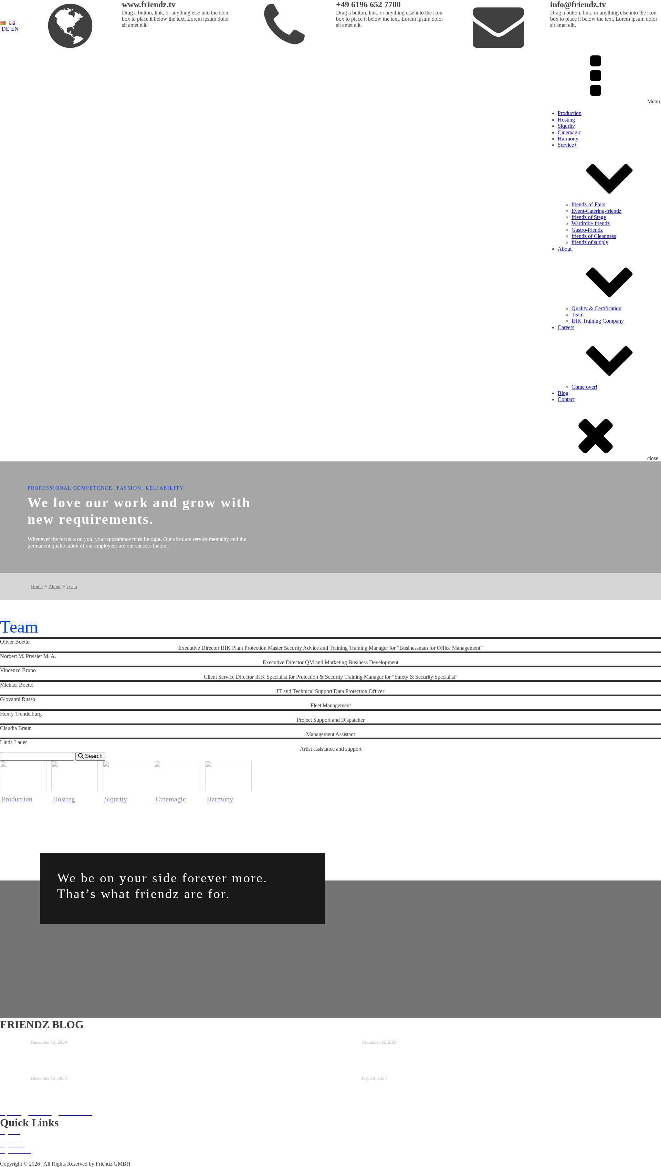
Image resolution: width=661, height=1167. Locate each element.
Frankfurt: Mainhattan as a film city (394, 1035)
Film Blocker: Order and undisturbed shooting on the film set (418, 1071)
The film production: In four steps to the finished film (80, 1071)
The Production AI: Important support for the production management (102, 1035)
